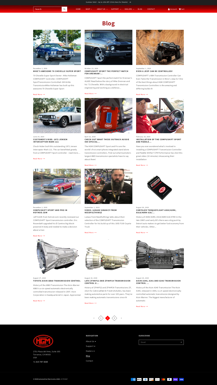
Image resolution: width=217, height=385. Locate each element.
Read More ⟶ (39, 94)
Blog (88, 356)
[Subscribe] (181, 342)
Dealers (89, 351)
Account (173, 9)
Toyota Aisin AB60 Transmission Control (56, 281)
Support (89, 346)
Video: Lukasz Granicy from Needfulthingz (101, 211)
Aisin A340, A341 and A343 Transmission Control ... (158, 282)
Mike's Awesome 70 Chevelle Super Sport (57, 71)
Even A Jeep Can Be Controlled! (154, 71)
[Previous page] (94, 318)
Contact (89, 360)
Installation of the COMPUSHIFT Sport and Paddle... (158, 140)
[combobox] (50, 9)
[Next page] (121, 318)
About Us (90, 341)
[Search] (64, 9)
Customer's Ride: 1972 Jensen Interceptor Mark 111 (50, 140)
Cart (182, 9)
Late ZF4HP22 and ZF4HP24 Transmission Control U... (108, 282)
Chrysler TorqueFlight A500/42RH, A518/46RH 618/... (156, 211)
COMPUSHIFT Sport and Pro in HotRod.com (50, 211)
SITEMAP (64, 379)
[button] (101, 9)
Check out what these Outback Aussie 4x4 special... (107, 140)
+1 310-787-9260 (40, 361)
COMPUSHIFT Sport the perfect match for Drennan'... (106, 72)
